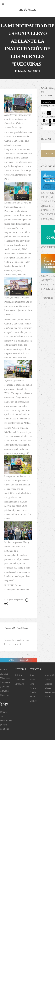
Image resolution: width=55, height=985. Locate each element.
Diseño (33, 692)
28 (50, 124)
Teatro (47, 696)
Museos (48, 684)
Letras (47, 679)
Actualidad (20, 679)
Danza (33, 688)
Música (48, 688)
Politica (18, 675)
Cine (32, 684)
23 (54, 120)
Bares (32, 679)
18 (44, 120)
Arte (32, 675)
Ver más (48, 297)
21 (50, 120)
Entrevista (19, 684)
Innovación (50, 675)
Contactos (4, 695)
